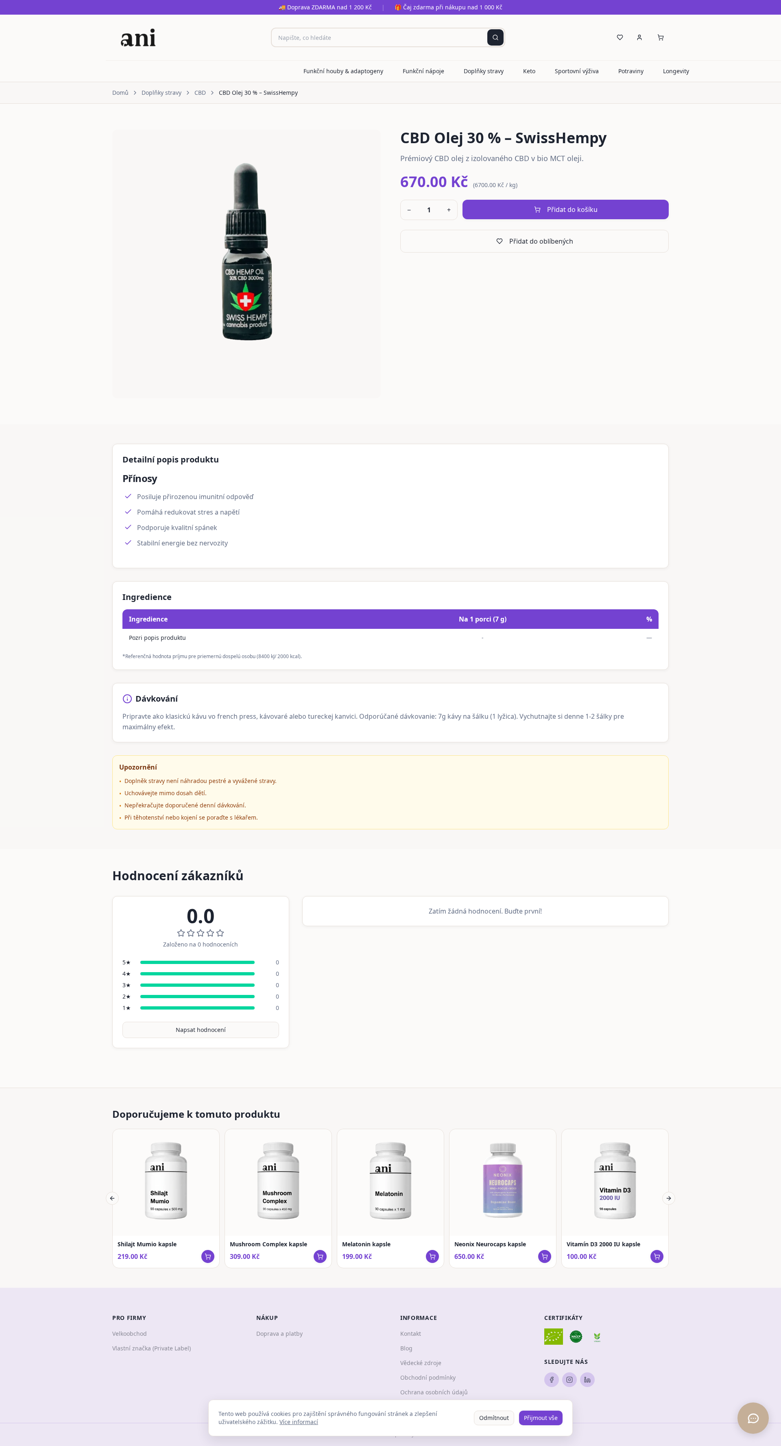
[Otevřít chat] (753, 1418)
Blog (406, 1348)
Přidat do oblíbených (541, 241)
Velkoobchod (129, 1333)
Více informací (298, 1422)
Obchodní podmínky (428, 1377)
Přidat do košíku (572, 209)
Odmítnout (494, 1418)
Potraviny (631, 71)
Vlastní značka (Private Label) (151, 1348)
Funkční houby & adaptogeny (343, 71)
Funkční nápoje (423, 71)
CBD (200, 92)
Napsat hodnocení (201, 1030)
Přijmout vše (541, 1418)
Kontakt (410, 1333)
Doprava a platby (279, 1333)
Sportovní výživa (577, 71)
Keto (529, 71)
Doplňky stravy (484, 71)
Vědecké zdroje (420, 1363)
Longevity (676, 71)
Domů (120, 92)
